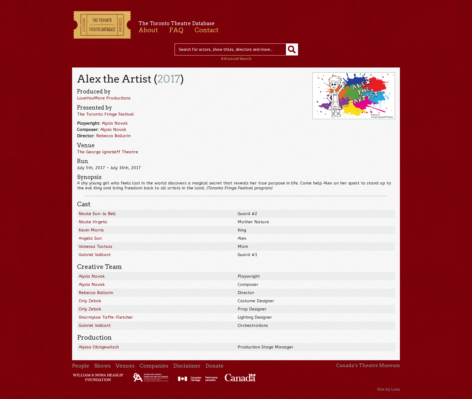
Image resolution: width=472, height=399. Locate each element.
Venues (125, 366)
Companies (154, 366)
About (148, 30)
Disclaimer (186, 366)
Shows (102, 366)
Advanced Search (236, 59)
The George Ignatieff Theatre (107, 151)
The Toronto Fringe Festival (105, 114)
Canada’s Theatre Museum (368, 365)
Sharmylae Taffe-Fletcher (106, 317)
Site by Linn (388, 389)
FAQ (176, 30)
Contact (206, 30)
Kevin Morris (91, 230)
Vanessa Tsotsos (95, 246)
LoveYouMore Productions (104, 98)
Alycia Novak (115, 123)
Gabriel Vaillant (95, 254)
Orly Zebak (90, 300)
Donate (214, 366)
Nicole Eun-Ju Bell (97, 213)
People (80, 366)
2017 (168, 78)
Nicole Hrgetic (93, 221)
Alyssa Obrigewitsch (99, 347)
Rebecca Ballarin (113, 135)
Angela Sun (90, 238)
